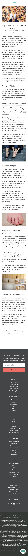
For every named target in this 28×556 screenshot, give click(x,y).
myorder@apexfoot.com (10, 545)
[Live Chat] (23, 551)
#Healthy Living (18, 331)
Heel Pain (14, 454)
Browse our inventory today (10, 322)
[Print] (14, 339)
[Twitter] (16, 339)
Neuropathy (14, 443)
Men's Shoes (14, 386)
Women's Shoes (14, 384)
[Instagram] (14, 503)
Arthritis (14, 450)
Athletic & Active (14, 472)
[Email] (11, 339)
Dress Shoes (14, 489)
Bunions (14, 452)
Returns (14, 410)
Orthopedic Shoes (14, 492)
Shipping (14, 408)
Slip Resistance (14, 485)
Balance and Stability (14, 487)
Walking (14, 465)
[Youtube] (19, 503)
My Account (14, 400)
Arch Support (14, 474)
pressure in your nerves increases (12, 173)
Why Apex (14, 422)
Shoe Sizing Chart (14, 391)
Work (14, 468)
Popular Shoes (14, 382)
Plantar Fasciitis (14, 446)
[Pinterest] (19, 339)
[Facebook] (8, 339)
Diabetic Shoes (14, 494)
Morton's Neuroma (14, 441)
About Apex (14, 424)
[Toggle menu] (2, 2)
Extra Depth (14, 476)
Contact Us (14, 402)
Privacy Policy (14, 430)
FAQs (14, 406)
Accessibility (14, 404)
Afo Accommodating (14, 463)
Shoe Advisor (14, 388)
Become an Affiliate (14, 432)
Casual (14, 470)
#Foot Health (9, 331)
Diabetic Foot (14, 448)
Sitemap (14, 426)
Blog (14, 419)
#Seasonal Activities (14, 334)
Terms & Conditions (14, 428)
